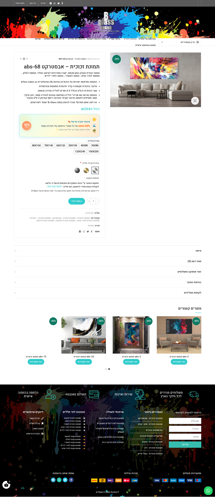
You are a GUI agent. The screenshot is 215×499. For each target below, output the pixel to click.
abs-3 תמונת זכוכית (179, 356)
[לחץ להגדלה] (195, 101)
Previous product (27, 58)
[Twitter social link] (59, 3)
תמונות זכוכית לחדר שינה (88, 220)
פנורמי (91, 225)
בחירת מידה (93, 141)
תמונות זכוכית (83, 218)
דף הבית (96, 59)
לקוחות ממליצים (192, 293)
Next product (20, 58)
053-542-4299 (54, 186)
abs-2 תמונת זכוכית (131, 356)
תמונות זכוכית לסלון (45, 220)
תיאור (198, 251)
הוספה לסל (76, 201)
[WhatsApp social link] (55, 3)
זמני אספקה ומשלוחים (189, 272)
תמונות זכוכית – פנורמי (40, 218)
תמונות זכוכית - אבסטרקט (64, 218)
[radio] (95, 145)
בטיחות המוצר (194, 282)
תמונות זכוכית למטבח (65, 220)
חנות (89, 59)
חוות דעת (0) (194, 261)
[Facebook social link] (62, 3)
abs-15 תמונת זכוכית (36, 356)
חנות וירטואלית (103, 492)
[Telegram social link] (51, 3)
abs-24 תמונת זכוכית (84, 356)
